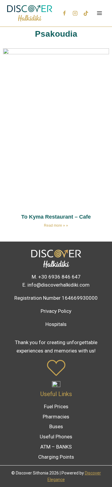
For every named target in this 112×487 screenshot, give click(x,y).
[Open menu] (99, 13)
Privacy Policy (56, 311)
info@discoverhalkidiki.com (58, 285)
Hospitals (56, 324)
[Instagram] (75, 13)
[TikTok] (86, 13)
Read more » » (56, 225)
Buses (56, 426)
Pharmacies (56, 417)
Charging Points (56, 457)
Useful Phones (56, 437)
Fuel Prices (56, 406)
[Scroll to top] (97, 469)
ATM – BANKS (56, 447)
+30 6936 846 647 (59, 277)
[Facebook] (64, 13)
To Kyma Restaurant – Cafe (56, 217)
